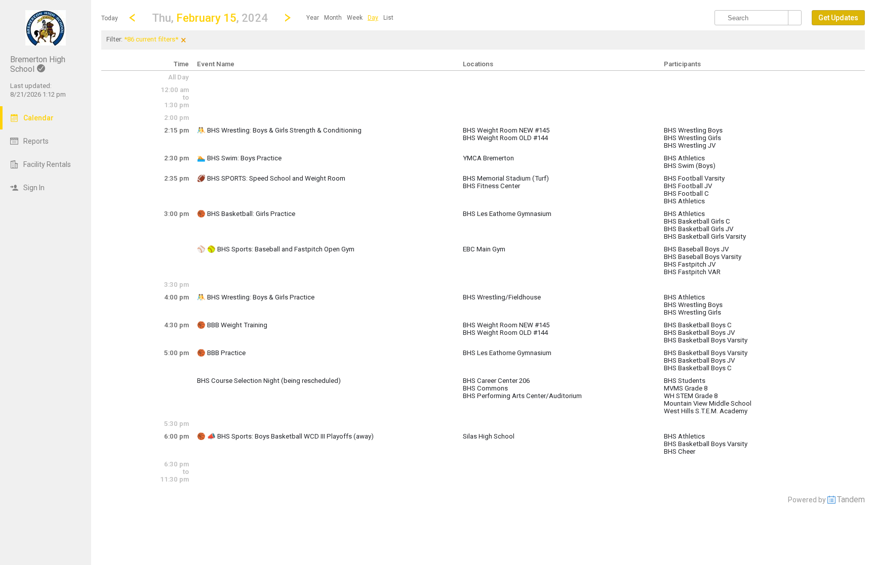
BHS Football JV (688, 186)
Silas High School (488, 436)
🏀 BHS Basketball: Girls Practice (246, 214)
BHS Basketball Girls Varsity (705, 236)
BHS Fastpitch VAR (692, 272)
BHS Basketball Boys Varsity (705, 340)
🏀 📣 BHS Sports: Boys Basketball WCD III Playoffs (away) (285, 436)
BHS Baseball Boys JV (696, 249)
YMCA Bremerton (488, 158)
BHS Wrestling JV (689, 145)
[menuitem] (313, 18)
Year (312, 17)
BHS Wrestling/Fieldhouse (502, 297)
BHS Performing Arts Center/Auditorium (522, 396)
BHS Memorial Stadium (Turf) (506, 178)
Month (333, 17)
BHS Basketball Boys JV (699, 332)
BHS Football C (686, 193)
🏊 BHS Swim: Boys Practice (239, 158)
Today (109, 18)
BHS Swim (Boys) (689, 165)
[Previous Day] (132, 18)
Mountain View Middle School (707, 403)
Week (355, 17)
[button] (210, 17)
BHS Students (684, 380)
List (388, 17)
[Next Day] (288, 18)
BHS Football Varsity (694, 178)
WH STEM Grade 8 (691, 396)
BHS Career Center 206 (496, 380)
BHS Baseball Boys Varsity (702, 256)
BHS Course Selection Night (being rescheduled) (269, 380)
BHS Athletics (684, 158)
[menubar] (349, 17)
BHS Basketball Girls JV (698, 229)
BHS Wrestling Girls (692, 138)
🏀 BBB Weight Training (232, 325)
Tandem (851, 499)
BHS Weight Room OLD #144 (505, 138)
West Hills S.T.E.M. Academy (705, 411)
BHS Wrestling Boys (693, 130)
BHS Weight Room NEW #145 (506, 130)
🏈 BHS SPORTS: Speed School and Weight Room (271, 178)
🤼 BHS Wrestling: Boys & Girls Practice (255, 297)
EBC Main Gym (484, 249)
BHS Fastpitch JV (689, 264)
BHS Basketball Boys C (698, 325)
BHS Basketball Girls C (697, 221)
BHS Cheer (679, 451)
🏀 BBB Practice (221, 353)
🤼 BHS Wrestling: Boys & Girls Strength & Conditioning (279, 130)
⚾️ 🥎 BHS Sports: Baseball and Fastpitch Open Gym (275, 249)
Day (373, 17)
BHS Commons (485, 388)
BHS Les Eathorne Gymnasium (507, 214)
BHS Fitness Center (491, 186)
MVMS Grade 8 (685, 388)
